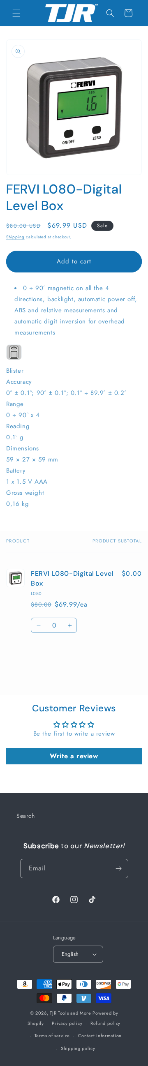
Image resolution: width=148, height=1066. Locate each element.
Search (25, 816)
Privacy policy (67, 1023)
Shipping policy (78, 1048)
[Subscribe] (119, 868)
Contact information (100, 1035)
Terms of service (52, 1035)
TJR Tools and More (70, 1013)
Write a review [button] (74, 756)
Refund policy (105, 1023)
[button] (16, 13)
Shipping (15, 237)
